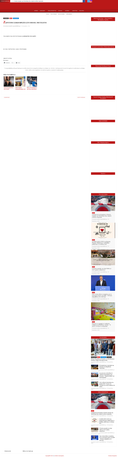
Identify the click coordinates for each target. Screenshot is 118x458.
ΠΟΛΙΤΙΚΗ (81, 10)
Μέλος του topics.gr (28, 451)
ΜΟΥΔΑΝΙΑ (94, 357)
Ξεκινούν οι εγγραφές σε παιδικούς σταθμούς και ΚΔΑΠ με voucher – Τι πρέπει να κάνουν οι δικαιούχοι (101, 325)
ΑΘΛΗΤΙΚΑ (74, 10)
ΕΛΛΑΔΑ (60, 10)
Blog (47, 14)
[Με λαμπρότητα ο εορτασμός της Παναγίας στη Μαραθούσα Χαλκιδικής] (94, 366)
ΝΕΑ (11, 18)
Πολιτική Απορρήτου (112, 455)
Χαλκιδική (109, 357)
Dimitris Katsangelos (59, 455)
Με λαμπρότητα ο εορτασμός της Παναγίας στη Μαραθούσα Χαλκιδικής (106, 367)
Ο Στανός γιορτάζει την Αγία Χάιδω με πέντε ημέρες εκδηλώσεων (101, 269)
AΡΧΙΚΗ (36, 10)
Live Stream (53, 14)
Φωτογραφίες (61, 14)
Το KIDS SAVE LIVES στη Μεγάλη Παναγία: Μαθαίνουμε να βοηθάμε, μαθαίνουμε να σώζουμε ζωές (101, 243)
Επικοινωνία (69, 14)
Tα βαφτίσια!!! (7, 97)
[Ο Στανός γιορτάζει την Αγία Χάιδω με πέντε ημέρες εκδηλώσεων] (103, 257)
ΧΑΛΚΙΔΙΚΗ (42, 10)
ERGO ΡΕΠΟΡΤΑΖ (52, 10)
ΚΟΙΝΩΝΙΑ (6, 18)
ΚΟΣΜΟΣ (67, 10)
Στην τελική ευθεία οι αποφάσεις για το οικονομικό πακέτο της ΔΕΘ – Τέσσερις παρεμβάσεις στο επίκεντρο (102, 295)
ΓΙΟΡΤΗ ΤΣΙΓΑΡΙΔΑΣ (81, 97)
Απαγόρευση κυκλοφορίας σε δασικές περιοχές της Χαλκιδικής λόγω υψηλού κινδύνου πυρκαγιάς (22, 1)
